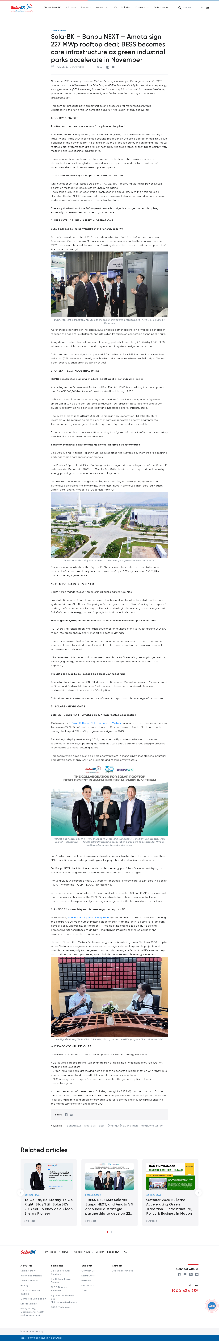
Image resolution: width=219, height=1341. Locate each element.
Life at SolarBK (121, 7)
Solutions (70, 7)
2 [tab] (111, 1232)
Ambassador (161, 7)
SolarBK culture (29, 1281)
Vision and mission (31, 1276)
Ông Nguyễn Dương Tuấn (123, 1125)
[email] (113, 67)
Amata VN (90, 1125)
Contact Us (142, 7)
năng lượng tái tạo (152, 1125)
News (65, 1252)
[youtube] (196, 1273)
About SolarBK (52, 7)
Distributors (88, 1276)
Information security (32, 1331)
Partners (86, 1281)
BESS (102, 1125)
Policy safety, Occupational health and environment (32, 1312)
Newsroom (102, 7)
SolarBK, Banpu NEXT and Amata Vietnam (96, 723)
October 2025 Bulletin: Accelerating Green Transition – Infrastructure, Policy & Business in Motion (108, 1207)
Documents (88, 1285)
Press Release (32, 1195)
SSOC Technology (61, 1307)
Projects (86, 7)
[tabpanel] (170, 1192)
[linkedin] (191, 1273)
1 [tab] (107, 1232)
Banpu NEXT (74, 1125)
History (24, 1285)
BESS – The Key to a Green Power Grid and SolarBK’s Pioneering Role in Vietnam (169, 1204)
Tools (84, 1290)
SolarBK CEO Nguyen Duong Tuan (88, 917)
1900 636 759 (185, 1291)
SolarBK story (28, 1271)
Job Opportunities (122, 1271)
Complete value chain (33, 1299)
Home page (50, 1252)
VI (202, 8)
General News (93, 1195)
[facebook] (108, 67)
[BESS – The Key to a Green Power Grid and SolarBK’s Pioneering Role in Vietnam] (170, 1176)
